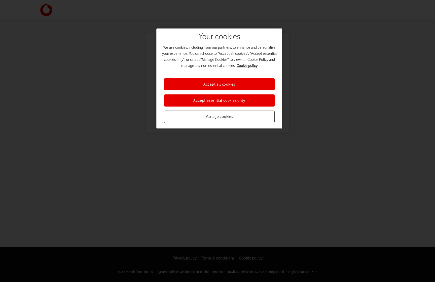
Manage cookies (219, 116)
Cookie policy (247, 65)
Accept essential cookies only (219, 100)
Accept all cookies (219, 84)
